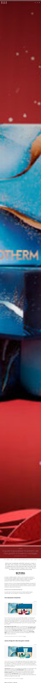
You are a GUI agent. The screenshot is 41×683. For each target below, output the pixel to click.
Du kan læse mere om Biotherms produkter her (13, 589)
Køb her (24, 636)
